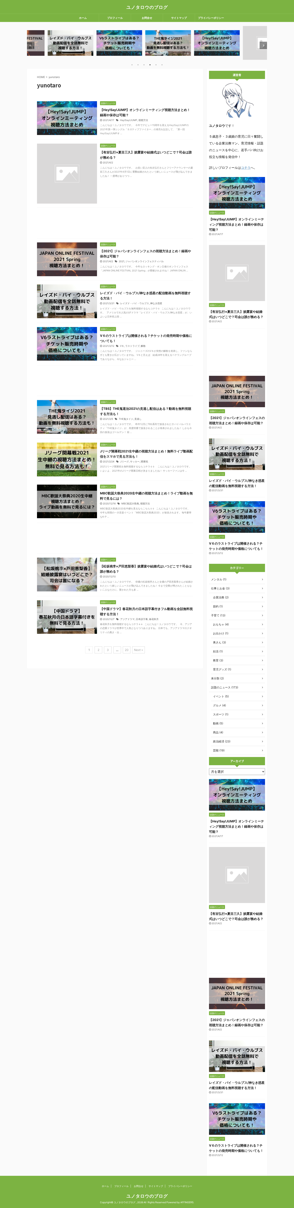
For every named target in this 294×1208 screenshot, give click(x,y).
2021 (121, 261)
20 (126, 650)
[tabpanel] (50, 43)
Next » (138, 650)
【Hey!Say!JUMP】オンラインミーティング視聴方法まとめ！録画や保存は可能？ (236, 224)
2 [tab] (138, 65)
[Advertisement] (115, 224)
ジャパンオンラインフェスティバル (144, 261)
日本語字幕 (142, 619)
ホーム (83, 17)
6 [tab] (162, 65)
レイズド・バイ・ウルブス (134, 303)
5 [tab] (156, 65)
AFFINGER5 (186, 1202)
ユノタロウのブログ (147, 7)
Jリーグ (124, 461)
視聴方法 (143, 120)
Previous (30, 45)
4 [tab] (150, 65)
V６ (122, 345)
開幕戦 (144, 461)
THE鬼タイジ (126, 418)
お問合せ (147, 17)
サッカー (135, 461)
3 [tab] (144, 65)
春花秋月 (154, 619)
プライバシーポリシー (211, 17)
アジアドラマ (127, 619)
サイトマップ (179, 17)
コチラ (246, 168)
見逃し (138, 418)
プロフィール (115, 17)
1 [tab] (132, 65)
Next (263, 45)
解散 (143, 345)
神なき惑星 (156, 303)
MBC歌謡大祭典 (130, 503)
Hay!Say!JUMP (128, 120)
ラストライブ (132, 345)
